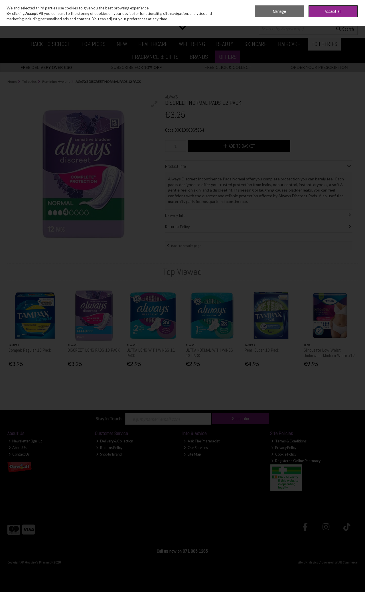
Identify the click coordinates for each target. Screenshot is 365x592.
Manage (279, 11)
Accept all (333, 11)
